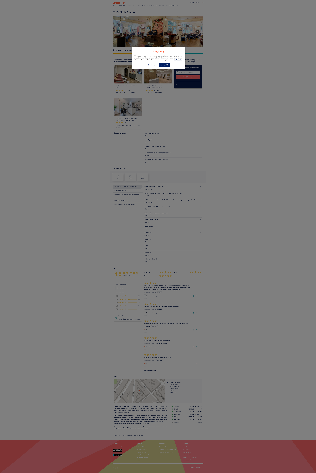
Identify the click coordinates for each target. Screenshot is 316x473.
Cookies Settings (150, 65)
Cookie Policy (178, 60)
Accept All (164, 65)
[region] (158, 58)
